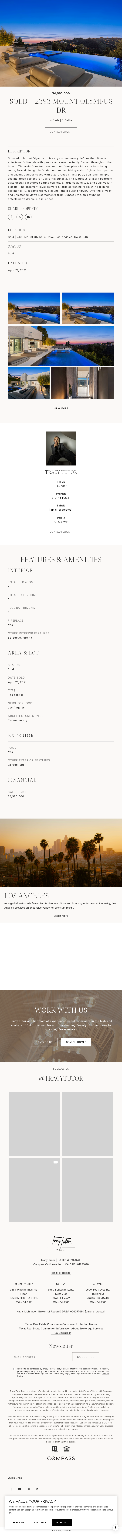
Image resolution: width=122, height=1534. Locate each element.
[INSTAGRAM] (28, 1489)
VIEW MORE (61, 408)
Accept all (62, 1522)
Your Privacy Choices (61, 1530)
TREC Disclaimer (61, 1332)
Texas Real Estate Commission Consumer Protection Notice (61, 1324)
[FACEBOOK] (11, 1489)
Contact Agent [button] (61, 131)
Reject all (18, 1522)
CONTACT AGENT (61, 531)
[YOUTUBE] (20, 1489)
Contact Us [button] (44, 1042)
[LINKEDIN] (37, 1489)
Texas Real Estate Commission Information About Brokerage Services (61, 1328)
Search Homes (76, 1042)
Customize (40, 1522)
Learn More (61, 915)
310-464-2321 (61, 497)
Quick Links (15, 1477)
